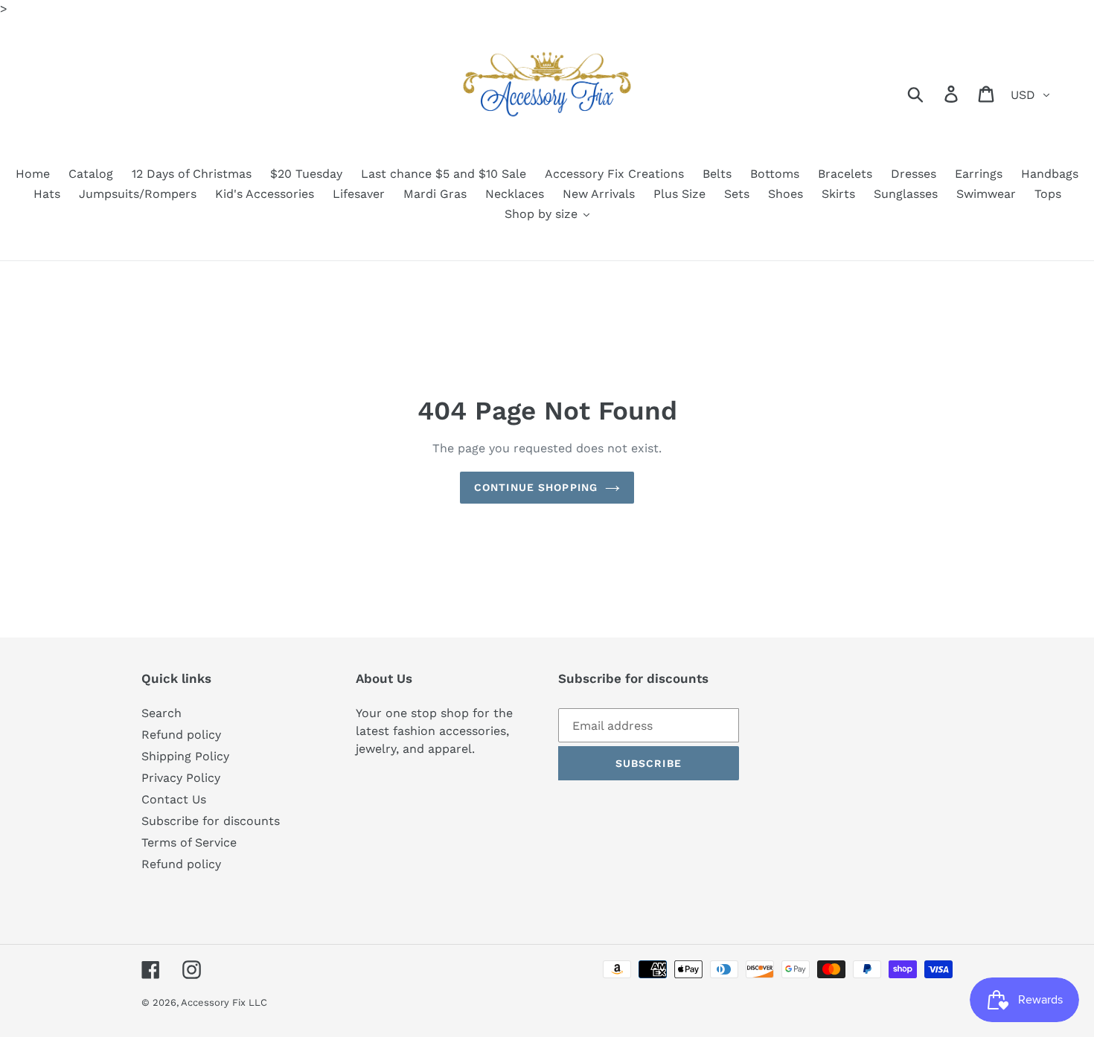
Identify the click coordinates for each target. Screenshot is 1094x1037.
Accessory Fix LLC (224, 1002)
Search (161, 713)
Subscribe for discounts (210, 821)
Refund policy (181, 735)
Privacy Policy (180, 778)
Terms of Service (189, 842)
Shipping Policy (185, 756)
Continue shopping (536, 487)
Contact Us (173, 799)
